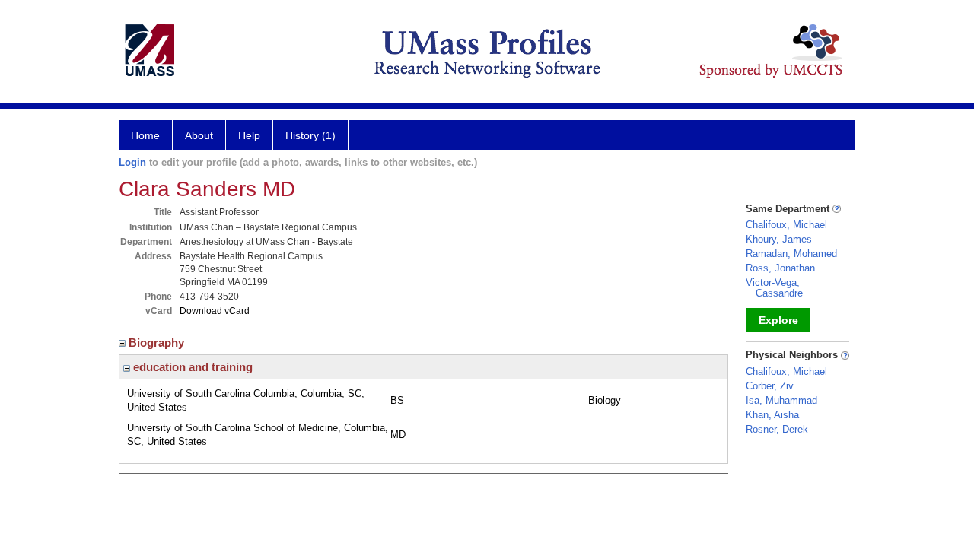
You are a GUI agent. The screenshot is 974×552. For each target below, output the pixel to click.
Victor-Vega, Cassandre (774, 288)
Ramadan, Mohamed (791, 253)
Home (145, 135)
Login (132, 162)
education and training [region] (191, 366)
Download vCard (215, 311)
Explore (778, 320)
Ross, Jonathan (780, 268)
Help (249, 135)
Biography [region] (158, 342)
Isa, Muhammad (781, 400)
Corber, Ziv (770, 386)
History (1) (310, 135)
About (199, 135)
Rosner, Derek (777, 429)
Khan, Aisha (772, 414)
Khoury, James (779, 239)
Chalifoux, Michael (786, 224)
